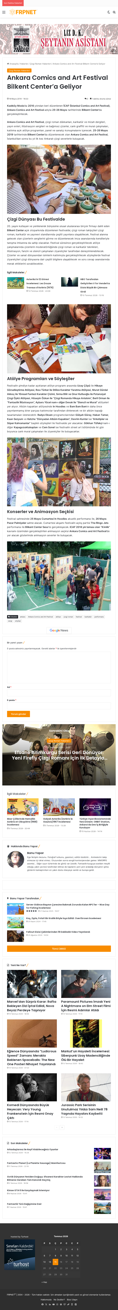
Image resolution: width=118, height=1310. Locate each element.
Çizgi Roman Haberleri (40, 64)
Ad (9, 687)
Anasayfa (13, 64)
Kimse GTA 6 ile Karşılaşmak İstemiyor (28, 1190)
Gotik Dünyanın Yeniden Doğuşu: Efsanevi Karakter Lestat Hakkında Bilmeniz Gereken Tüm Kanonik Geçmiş (45, 1178)
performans (99, 617)
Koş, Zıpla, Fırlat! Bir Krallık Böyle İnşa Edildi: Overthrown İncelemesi (63, 918)
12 (78, 1255)
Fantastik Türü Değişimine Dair (24, 1204)
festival (79, 617)
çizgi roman (68, 617)
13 (44, 1262)
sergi (10, 621)
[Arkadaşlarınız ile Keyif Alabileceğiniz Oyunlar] (102, 1153)
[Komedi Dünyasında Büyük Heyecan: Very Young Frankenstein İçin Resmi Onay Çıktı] (32, 1087)
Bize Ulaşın (72, 1299)
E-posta (11, 700)
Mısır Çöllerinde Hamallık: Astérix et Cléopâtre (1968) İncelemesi (22, 821)
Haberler (24, 64)
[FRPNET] (23, 12)
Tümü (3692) (59, 948)
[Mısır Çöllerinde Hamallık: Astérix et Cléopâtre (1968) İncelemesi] (23, 807)
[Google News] (59, 630)
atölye (58, 617)
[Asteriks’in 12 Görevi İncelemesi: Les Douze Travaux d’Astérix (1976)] (15, 283)
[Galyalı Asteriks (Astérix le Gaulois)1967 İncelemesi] (59, 807)
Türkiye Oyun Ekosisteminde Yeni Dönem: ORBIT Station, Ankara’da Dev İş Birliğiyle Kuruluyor (95, 823)
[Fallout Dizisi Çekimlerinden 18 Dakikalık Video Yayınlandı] (15, 936)
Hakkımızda (46, 1299)
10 (66, 1255)
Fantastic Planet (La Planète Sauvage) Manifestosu (36, 1163)
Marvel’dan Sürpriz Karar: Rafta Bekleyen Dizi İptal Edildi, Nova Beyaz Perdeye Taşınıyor (31, 1005)
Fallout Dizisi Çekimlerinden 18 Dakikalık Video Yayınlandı (58, 931)
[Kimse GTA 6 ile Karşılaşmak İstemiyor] (102, 1194)
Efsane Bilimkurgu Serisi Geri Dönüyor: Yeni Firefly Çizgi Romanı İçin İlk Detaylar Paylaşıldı (59, 758)
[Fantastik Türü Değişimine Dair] (102, 1208)
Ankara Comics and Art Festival (40, 617)
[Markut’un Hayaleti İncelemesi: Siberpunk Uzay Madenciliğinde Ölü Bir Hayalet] (86, 1033)
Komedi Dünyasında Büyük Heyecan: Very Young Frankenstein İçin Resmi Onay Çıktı (30, 1111)
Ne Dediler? (59, 1299)
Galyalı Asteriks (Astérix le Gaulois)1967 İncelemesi (58, 820)
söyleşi (18, 621)
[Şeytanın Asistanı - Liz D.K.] (59, 39)
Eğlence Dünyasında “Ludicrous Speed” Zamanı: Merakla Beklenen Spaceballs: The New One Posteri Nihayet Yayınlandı (31, 1057)
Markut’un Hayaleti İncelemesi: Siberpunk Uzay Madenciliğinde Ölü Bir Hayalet (85, 1055)
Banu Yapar (35, 853)
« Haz (44, 1282)
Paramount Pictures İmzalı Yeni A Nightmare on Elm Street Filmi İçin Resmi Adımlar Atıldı (86, 1005)
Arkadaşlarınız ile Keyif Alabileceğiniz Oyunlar (32, 1149)
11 (72, 1255)
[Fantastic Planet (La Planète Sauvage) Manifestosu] (102, 1167)
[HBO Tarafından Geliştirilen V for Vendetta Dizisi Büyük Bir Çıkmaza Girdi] (69, 282)
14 (50, 1262)
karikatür (88, 617)
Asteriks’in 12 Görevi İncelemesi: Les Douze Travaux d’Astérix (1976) (40, 283)
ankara (22, 617)
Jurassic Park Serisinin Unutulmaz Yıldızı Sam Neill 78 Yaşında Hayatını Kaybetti (84, 1109)
